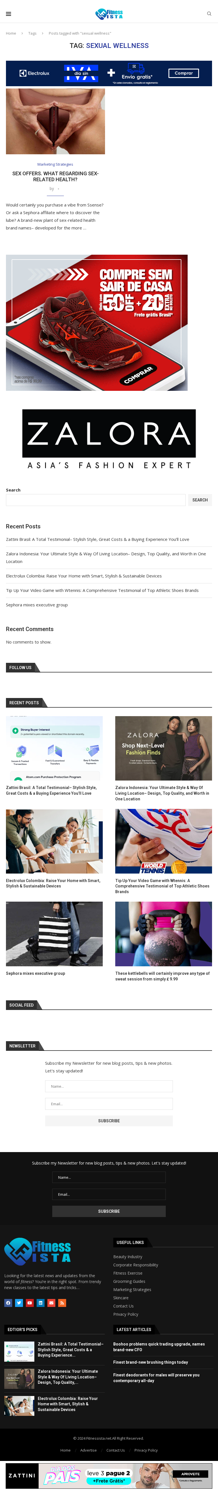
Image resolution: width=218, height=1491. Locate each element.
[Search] (209, 14)
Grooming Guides (129, 1281)
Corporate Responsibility (135, 1265)
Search (13, 490)
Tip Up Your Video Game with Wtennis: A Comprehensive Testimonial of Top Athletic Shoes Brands (102, 590)
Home (11, 33)
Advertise (88, 1450)
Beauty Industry (127, 1257)
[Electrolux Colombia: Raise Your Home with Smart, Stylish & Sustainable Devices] (54, 841)
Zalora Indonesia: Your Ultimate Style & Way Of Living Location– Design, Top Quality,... (68, 1377)
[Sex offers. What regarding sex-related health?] (55, 121)
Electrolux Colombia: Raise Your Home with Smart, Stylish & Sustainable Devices (84, 576)
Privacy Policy (125, 1314)
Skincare (121, 1298)
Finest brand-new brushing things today (150, 1362)
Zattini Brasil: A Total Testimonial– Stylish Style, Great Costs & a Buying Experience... (71, 1349)
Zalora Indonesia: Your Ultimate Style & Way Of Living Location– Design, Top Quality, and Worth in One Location (162, 793)
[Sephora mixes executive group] (54, 934)
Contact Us (123, 1306)
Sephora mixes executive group (37, 605)
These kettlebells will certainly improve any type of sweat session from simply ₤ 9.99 (162, 976)
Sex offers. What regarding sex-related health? (55, 176)
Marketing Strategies (132, 1290)
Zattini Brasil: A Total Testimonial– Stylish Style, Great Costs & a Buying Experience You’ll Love (97, 539)
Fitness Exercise (127, 1273)
